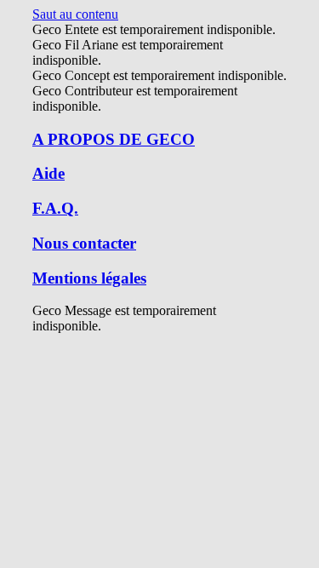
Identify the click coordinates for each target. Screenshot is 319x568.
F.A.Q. (55, 208)
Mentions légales (89, 278)
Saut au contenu (75, 14)
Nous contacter (84, 243)
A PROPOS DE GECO (113, 139)
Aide (48, 173)
